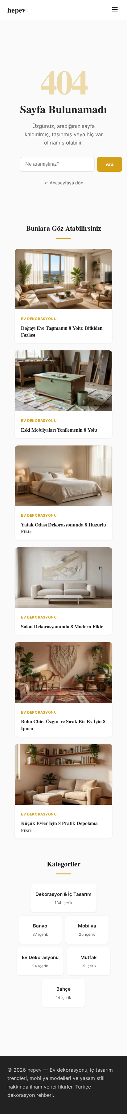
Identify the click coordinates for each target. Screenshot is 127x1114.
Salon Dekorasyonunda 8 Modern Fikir (62, 626)
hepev (16, 9)
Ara (109, 164)
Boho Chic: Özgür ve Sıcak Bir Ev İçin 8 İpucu (63, 724)
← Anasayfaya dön (63, 182)
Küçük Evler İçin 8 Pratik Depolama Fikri (59, 826)
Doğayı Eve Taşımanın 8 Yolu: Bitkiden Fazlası (62, 331)
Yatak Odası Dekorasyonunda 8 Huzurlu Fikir (63, 528)
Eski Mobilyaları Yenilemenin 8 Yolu (59, 429)
